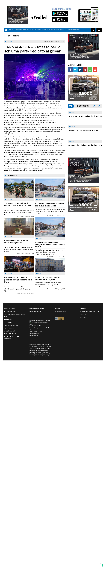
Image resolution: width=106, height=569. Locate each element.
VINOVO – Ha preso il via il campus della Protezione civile (17, 204)
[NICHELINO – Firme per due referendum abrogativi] (50, 265)
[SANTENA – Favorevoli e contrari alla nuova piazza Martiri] (50, 188)
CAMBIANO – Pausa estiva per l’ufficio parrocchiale (81, 146)
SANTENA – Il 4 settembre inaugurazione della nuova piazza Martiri (50, 244)
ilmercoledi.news (9, 308)
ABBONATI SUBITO (20, 30)
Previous (94, 105)
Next (98, 105)
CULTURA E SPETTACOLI (72, 30)
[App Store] (60, 19)
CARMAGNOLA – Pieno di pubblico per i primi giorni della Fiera (18, 280)
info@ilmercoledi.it (10, 331)
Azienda (11, 30)
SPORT (62, 30)
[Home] (6, 30)
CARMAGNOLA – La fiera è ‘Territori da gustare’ (16, 241)
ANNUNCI (38, 30)
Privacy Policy (84, 314)
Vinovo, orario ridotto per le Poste (83, 116)
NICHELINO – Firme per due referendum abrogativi (47, 278)
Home (9, 36)
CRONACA (50, 30)
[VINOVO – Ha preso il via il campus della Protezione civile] (19, 188)
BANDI (44, 30)
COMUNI (56, 30)
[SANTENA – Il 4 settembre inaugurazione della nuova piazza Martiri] (50, 227)
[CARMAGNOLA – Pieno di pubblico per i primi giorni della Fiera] (19, 264)
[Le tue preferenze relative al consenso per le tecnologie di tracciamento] (102, 565)
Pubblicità (30, 30)
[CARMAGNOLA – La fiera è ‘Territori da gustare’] (19, 226)
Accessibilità (83, 317)
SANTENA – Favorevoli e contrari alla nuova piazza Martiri (49, 205)
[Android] (60, 13)
